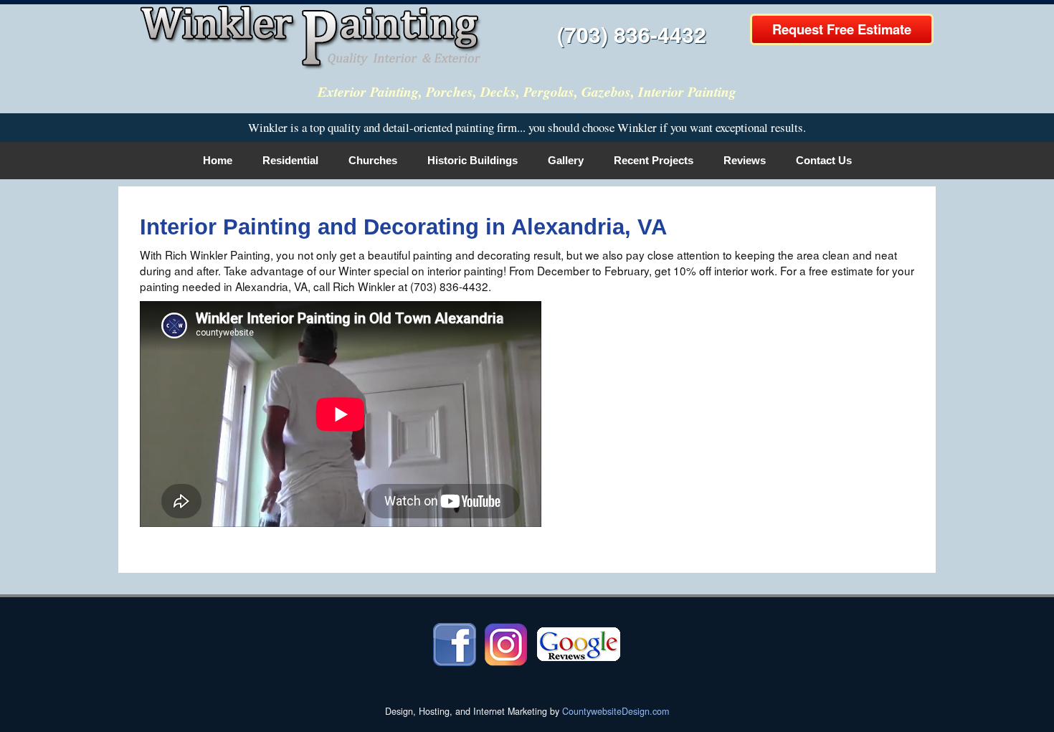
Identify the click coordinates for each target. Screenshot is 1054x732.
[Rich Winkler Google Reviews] (579, 643)
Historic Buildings (472, 160)
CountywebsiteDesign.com (615, 711)
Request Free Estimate (841, 29)
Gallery (566, 160)
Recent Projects (653, 160)
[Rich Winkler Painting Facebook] (454, 643)
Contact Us (824, 160)
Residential (290, 160)
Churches (372, 160)
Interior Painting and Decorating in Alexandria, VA (403, 226)
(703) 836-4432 (631, 34)
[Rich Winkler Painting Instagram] (506, 643)
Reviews (744, 160)
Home (217, 160)
